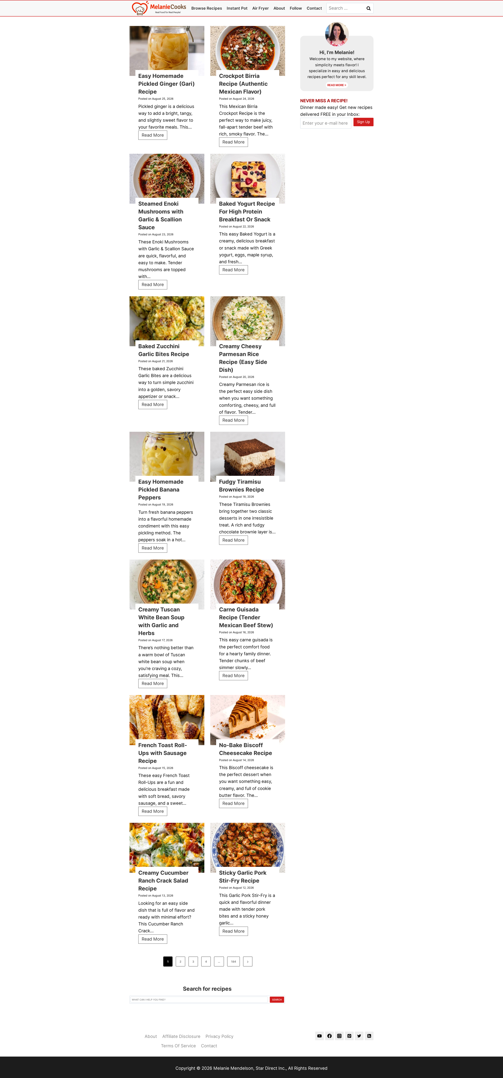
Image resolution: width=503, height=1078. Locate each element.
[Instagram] (339, 1036)
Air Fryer (260, 8)
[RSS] (369, 1036)
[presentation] (166, 51)
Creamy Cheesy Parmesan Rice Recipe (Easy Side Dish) (243, 358)
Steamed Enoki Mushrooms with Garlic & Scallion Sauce (160, 215)
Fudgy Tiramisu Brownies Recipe (241, 485)
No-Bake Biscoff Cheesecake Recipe (245, 749)
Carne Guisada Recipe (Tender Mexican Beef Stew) (246, 617)
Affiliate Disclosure (181, 1036)
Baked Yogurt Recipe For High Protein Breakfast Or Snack (247, 211)
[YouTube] (319, 1036)
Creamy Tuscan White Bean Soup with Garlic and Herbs (161, 621)
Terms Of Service (178, 1045)
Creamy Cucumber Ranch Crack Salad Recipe (163, 880)
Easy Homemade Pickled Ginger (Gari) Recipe (166, 84)
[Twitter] (359, 1036)
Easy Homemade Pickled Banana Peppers (161, 489)
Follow (296, 8)
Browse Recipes (206, 8)
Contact (314, 8)
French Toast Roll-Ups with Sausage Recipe (162, 753)
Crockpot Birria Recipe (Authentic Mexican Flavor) (243, 84)
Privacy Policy (219, 1036)
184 (233, 961)
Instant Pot (237, 8)
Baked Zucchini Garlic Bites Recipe (163, 350)
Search (277, 999)
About (279, 8)
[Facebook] (329, 1036)
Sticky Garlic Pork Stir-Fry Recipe (242, 876)
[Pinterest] (349, 1036)
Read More (154, 136)
